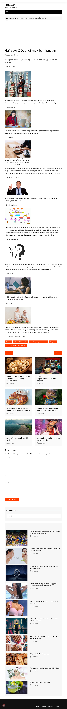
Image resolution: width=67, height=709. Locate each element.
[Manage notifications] (3, 705)
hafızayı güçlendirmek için (39, 341)
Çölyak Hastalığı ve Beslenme (39, 654)
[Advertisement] (33, 33)
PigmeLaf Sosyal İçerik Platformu (16, 345)
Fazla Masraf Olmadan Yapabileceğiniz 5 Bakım (45, 668)
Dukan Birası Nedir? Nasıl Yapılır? (40, 682)
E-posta (7, 483)
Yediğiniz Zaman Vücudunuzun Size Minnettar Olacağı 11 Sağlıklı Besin (18, 379)
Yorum (7, 458)
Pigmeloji (50, 706)
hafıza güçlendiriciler (21, 341)
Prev (9, 353)
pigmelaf (53, 341)
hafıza (9, 341)
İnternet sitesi (9, 491)
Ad (6, 475)
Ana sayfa (9, 18)
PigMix (16, 18)
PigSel (57, 706)
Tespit (21, 18)
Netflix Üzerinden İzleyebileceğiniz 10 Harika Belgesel (47, 379)
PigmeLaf (10, 4)
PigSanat (43, 706)
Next (57, 353)
